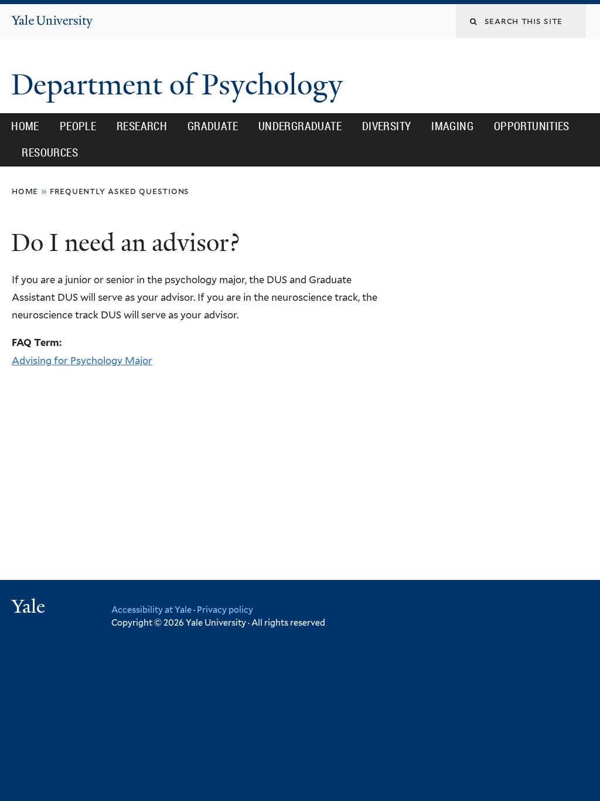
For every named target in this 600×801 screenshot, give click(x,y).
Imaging (452, 126)
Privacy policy (225, 610)
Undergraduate (300, 126)
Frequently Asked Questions (119, 190)
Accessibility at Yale (151, 610)
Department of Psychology (180, 85)
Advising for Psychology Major (82, 360)
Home (25, 126)
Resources (50, 152)
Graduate (213, 126)
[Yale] (30, 608)
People (78, 126)
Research (142, 126)
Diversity (386, 126)
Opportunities (532, 126)
